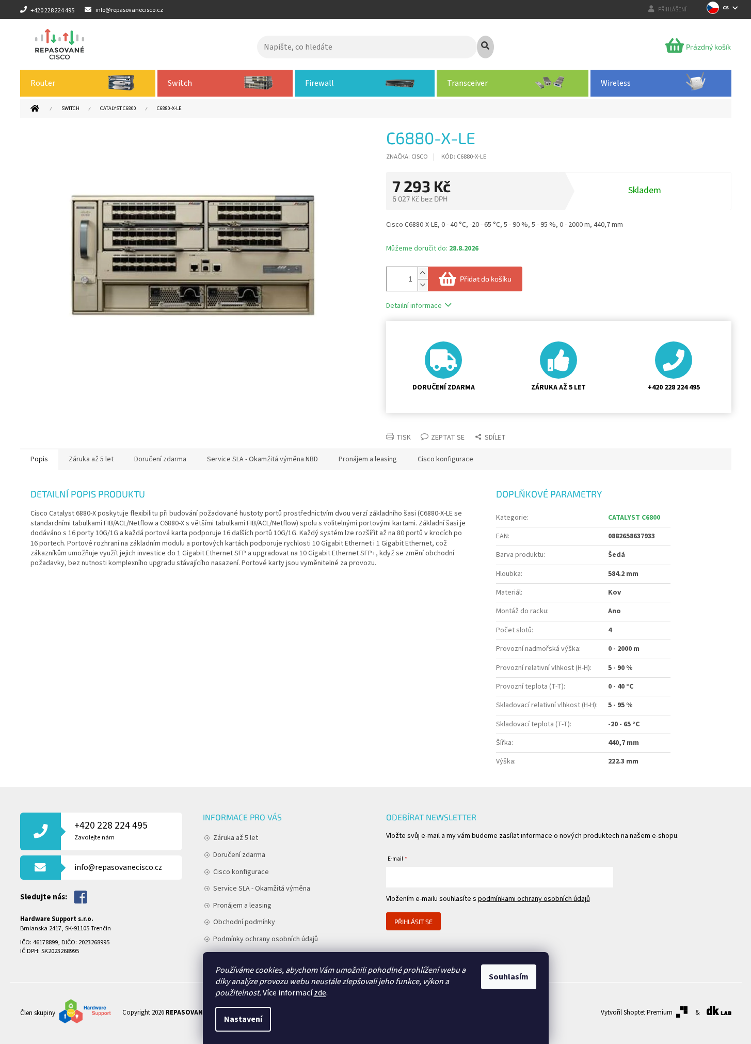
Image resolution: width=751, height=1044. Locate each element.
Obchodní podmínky (244, 922)
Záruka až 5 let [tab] (91, 459)
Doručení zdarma (239, 855)
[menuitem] (88, 83)
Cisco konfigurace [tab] (445, 459)
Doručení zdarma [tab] (160, 459)
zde (320, 993)
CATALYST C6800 (634, 517)
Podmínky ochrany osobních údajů (265, 939)
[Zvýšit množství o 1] (423, 273)
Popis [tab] (39, 459)
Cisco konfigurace (241, 872)
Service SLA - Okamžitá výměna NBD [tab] (262, 459)
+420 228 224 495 (111, 830)
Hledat (485, 47)
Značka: (407, 156)
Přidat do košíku (486, 278)
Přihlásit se (413, 921)
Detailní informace (414, 306)
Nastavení (243, 1019)
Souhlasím (509, 977)
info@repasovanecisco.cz (118, 867)
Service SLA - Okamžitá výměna (261, 888)
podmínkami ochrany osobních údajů (534, 899)
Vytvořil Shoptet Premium (637, 1012)
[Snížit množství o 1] (423, 285)
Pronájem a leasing (242, 905)
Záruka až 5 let (235, 838)
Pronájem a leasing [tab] (368, 459)
